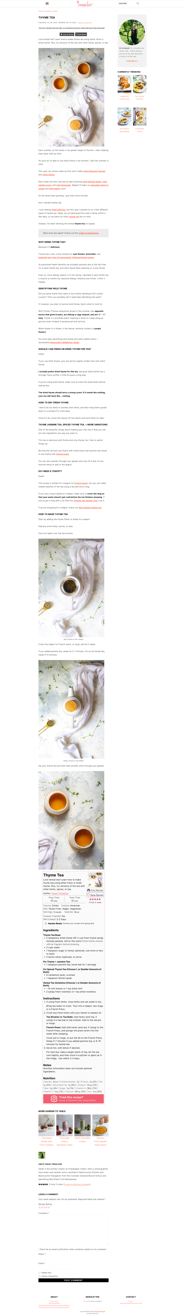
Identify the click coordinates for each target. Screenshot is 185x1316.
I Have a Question (49, 1276)
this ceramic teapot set (90, 507)
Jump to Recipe (67, 34)
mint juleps (54, 188)
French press (80, 483)
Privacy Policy (54, 1301)
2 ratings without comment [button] (77, 1184)
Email (41, 1263)
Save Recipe (81, 34)
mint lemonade (63, 185)
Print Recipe (96, 890)
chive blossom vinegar (94, 171)
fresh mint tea (58, 210)
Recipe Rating (45, 1204)
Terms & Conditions (54, 1303)
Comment (43, 1213)
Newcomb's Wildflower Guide (64, 342)
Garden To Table (51, 11)
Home (40, 11)
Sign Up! (85, 1301)
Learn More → (132, 61)
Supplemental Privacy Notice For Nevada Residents (54, 1307)
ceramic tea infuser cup (85, 500)
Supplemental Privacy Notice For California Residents (54, 1305)
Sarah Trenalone (60, 893)
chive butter (49, 175)
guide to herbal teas (89, 233)
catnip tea (74, 216)
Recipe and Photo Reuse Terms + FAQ (131, 1303)
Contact (131, 1301)
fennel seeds (62, 454)
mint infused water (92, 182)
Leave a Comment (85, 22)
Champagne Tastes (99, 1311)
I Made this (46, 1273)
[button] (90, 899)
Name (42, 1254)
